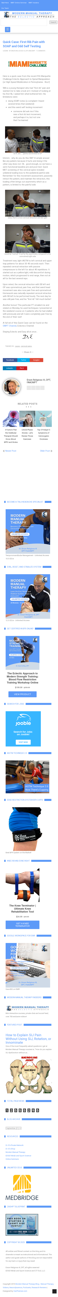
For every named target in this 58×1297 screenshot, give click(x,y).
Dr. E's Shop (10, 1149)
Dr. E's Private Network (15, 1145)
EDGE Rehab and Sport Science (18, 1156)
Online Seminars (12, 1159)
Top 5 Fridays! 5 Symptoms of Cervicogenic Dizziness (43, 434)
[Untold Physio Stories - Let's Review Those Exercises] (27, 419)
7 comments (40, 51)
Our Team (5, 8)
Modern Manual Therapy (15, 1152)
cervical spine (26, 346)
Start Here (5, 3)
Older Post (45, 451)
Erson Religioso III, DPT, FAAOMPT (23, 51)
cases (17, 346)
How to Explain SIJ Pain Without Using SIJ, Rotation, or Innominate (28, 1039)
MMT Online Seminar (19, 3)
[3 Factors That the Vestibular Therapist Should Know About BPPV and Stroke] (11, 419)
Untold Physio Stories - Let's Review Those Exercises (27, 434)
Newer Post (10, 451)
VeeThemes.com (20, 1291)
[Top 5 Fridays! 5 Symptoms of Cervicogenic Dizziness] (44, 419)
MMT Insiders (34, 3)
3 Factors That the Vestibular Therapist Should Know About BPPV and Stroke (11, 436)
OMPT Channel (9, 326)
